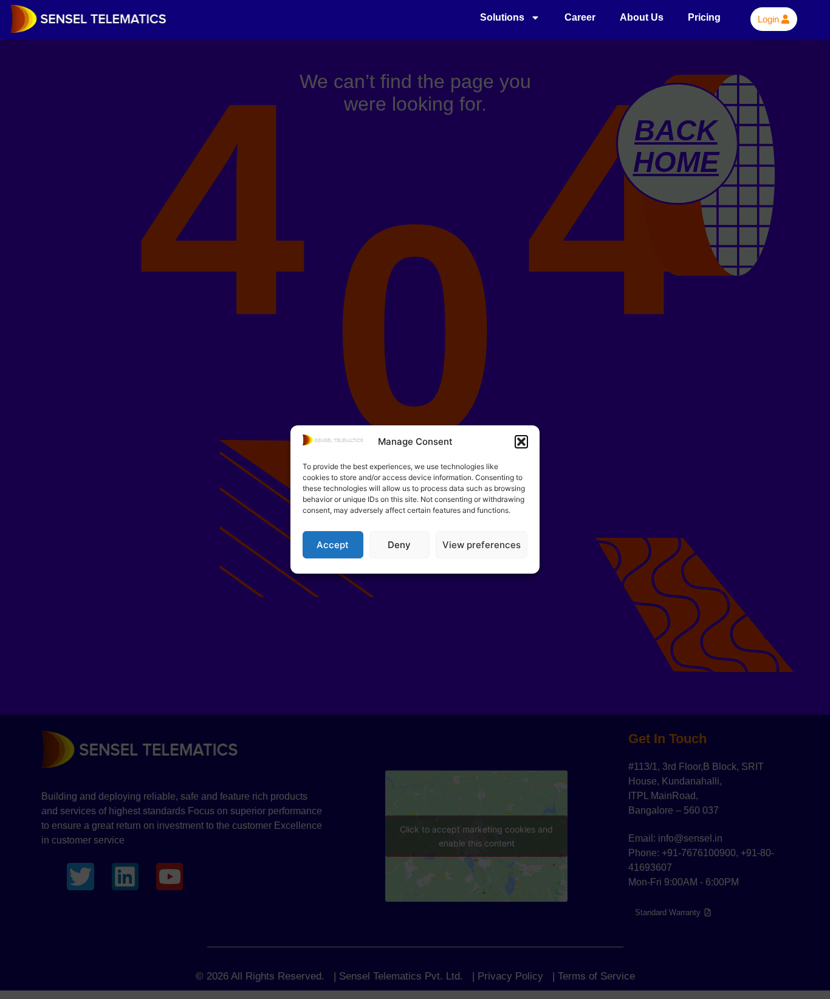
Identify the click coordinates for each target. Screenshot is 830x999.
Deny (399, 545)
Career (579, 17)
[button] (521, 442)
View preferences (481, 545)
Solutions (502, 17)
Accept (333, 545)
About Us (642, 17)
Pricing (704, 17)
